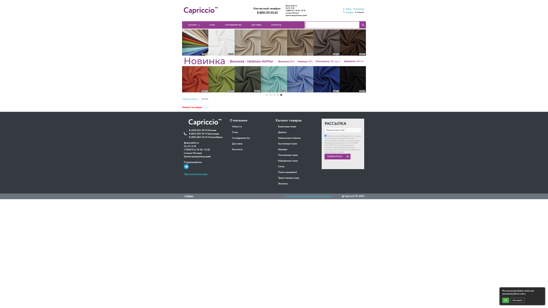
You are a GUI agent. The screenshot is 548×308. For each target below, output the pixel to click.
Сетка (281, 166)
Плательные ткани (288, 155)
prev (187, 61)
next (361, 61)
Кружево (282, 149)
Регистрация (358, 9)
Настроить (517, 300)
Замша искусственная (289, 138)
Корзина (349, 12)
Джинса (282, 132)
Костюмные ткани (287, 143)
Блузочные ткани (287, 126)
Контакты (237, 149)
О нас (235, 132)
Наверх (189, 196)
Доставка (237, 143)
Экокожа (283, 183)
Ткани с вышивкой (287, 172)
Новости (237, 126)
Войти (348, 9)
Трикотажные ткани (288, 178)
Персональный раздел (195, 174)
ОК (505, 300)
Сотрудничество (241, 138)
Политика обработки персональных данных (308, 196)
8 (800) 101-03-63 (267, 13)
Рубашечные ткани (288, 161)
